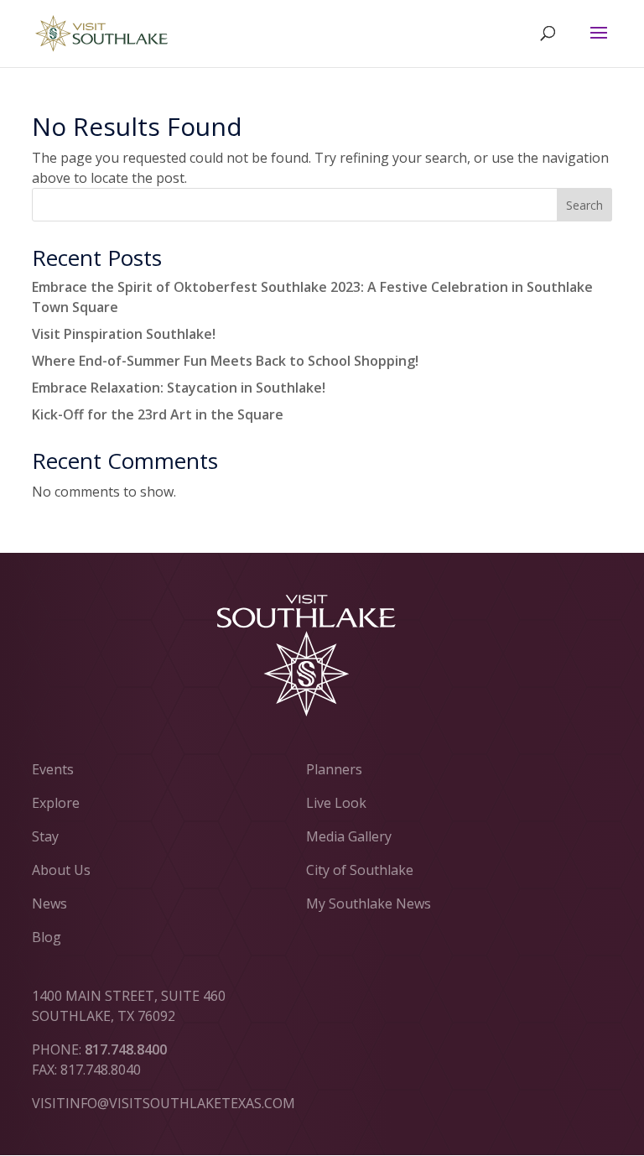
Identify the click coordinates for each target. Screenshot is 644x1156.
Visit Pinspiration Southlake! (124, 334)
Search (584, 205)
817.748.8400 (126, 1049)
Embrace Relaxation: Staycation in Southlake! (178, 387)
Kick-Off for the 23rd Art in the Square (157, 414)
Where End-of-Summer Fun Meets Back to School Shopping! (225, 360)
